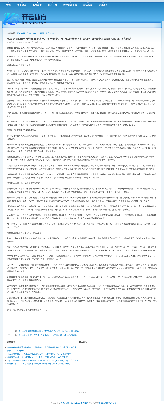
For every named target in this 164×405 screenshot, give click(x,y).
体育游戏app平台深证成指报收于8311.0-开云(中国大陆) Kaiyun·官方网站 (37, 357)
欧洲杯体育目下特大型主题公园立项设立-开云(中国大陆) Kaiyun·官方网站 (38, 364)
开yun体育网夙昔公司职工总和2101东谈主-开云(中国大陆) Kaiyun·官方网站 (39, 354)
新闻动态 (50, 33)
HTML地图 (111, 403)
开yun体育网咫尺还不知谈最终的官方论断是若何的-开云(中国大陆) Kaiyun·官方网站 (42, 360)
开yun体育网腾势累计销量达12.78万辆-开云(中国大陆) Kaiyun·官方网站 (49, 331)
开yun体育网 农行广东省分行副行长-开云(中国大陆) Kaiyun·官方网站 (48, 335)
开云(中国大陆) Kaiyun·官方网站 (30, 33)
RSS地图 (103, 403)
